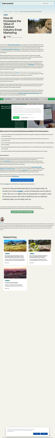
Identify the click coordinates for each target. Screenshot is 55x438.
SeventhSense (31, 64)
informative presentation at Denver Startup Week (28, 93)
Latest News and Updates (7, 11)
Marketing (16, 11)
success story (25, 170)
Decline (44, 433)
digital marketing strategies (14, 44)
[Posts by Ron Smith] (4, 37)
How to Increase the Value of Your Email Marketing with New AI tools (14, 256)
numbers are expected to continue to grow (11, 49)
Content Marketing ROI (11, 282)
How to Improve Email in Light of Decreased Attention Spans (38, 256)
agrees (7, 183)
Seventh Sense (7, 161)
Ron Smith (9, 36)
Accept (37, 433)
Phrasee (17, 72)
